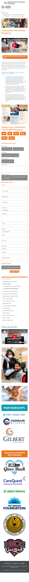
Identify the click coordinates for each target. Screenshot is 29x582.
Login (8, 7)
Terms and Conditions (21, 570)
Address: (5, 213)
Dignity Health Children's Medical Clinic (12, 286)
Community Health (6, 14)
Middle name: (4, 196)
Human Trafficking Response (9, 300)
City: (4, 223)
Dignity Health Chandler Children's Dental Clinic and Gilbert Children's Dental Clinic (15, 78)
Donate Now (8, 563)
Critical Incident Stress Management (10, 291)
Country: (5, 207)
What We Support (4, 13)
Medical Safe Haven (7, 303)
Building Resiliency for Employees (10, 281)
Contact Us (15, 563)
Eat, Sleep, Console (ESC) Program (10, 293)
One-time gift (7, 149)
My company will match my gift (11, 267)
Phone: (4, 240)
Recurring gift (19, 149)
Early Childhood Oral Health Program (15, 86)
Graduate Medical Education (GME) (10, 296)
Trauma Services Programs (8, 315)
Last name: (5, 202)
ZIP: (4, 235)
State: (4, 229)
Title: (4, 185)
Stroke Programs (6, 313)
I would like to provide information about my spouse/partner (14, 177)
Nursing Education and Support (9, 305)
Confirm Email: (6, 257)
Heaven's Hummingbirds (8, 298)
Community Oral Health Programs (18, 14)
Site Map (22, 563)
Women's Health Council (8, 320)
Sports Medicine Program (8, 310)
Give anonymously (8, 161)
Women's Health (6, 317)
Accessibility (13, 570)
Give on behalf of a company (11, 155)
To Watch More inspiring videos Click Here (15, 57)
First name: (5, 191)
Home (2, 11)
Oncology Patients (6, 308)
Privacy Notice (6, 570)
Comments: (4, 164)
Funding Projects (6, 15)
